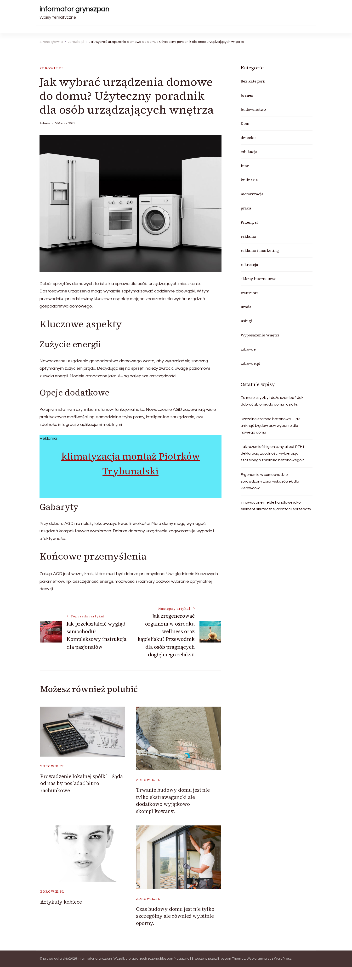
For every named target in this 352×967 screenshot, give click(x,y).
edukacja (249, 151)
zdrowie (248, 349)
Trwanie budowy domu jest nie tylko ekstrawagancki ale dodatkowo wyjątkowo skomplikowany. (173, 800)
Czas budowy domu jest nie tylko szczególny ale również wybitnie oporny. (175, 916)
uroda (246, 306)
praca (246, 208)
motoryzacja (252, 194)
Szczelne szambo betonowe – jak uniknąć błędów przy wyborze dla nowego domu (270, 425)
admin (45, 123)
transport (249, 292)
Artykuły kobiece (61, 901)
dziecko (248, 137)
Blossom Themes (231, 958)
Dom (245, 123)
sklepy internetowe (258, 278)
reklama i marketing (260, 250)
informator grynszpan (74, 9)
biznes (247, 95)
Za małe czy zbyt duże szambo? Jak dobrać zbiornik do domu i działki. (272, 401)
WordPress (282, 958)
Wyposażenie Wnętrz (260, 335)
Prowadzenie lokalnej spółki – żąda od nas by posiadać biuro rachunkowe (81, 783)
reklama (248, 236)
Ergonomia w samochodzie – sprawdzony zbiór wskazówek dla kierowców (270, 481)
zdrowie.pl (52, 68)
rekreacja (249, 264)
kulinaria (249, 179)
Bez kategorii (253, 81)
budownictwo (253, 109)
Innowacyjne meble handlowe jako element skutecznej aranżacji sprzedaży (276, 505)
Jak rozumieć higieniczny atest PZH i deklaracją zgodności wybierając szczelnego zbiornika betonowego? (272, 453)
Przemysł (249, 222)
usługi (246, 321)
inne (245, 165)
